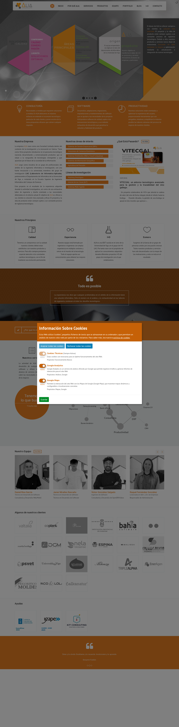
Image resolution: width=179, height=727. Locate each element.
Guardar (44, 399)
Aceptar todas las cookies (52, 346)
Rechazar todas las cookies (79, 346)
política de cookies (121, 337)
